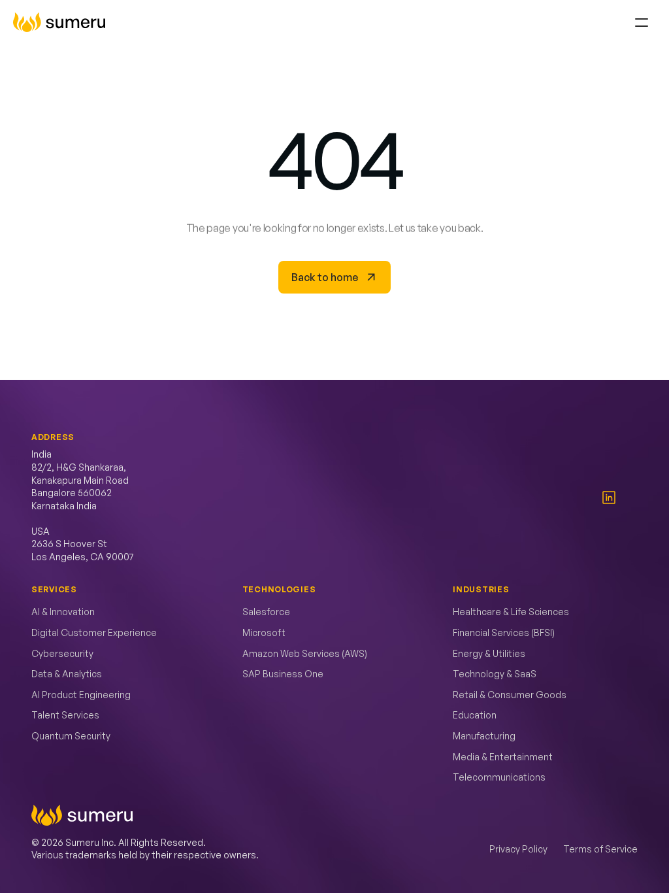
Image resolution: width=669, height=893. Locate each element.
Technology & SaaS (494, 673)
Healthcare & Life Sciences (511, 611)
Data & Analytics (66, 673)
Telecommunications (499, 777)
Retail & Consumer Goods (509, 694)
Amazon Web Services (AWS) (304, 653)
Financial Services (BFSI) (504, 632)
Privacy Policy (518, 848)
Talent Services (65, 714)
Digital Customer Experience (94, 632)
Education (475, 714)
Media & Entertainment (503, 756)
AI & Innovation (63, 611)
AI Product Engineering (81, 694)
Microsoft (264, 632)
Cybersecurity (62, 653)
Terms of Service (600, 848)
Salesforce (266, 611)
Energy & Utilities (489, 653)
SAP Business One (282, 673)
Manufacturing (484, 735)
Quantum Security (70, 735)
